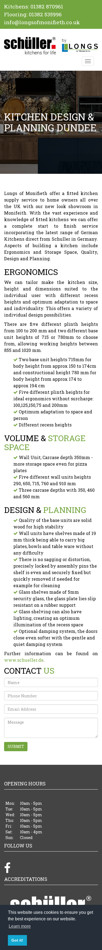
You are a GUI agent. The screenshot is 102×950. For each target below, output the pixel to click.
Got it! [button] (17, 940)
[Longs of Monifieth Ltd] (51, 45)
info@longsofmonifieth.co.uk (42, 22)
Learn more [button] (20, 926)
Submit (32, 746)
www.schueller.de (24, 660)
